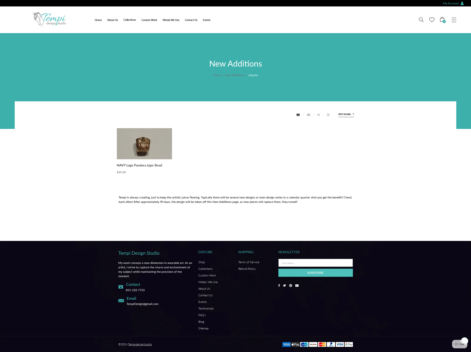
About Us (112, 20)
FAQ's (202, 315)
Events (206, 20)
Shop (201, 262)
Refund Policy (247, 268)
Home (98, 20)
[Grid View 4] (300, 115)
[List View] (328, 115)
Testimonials (206, 308)
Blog (201, 321)
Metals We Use (171, 20)
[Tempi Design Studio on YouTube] (297, 285)
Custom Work (149, 20)
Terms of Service (248, 262)
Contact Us (191, 20)
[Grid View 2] (320, 115)
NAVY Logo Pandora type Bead (139, 165)
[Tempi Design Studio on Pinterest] (290, 285)
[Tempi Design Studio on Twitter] (284, 285)
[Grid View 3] (310, 115)
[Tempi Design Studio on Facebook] (279, 285)
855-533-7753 (135, 290)
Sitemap (203, 328)
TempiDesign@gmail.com (142, 303)
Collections (205, 268)
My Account (451, 3)
